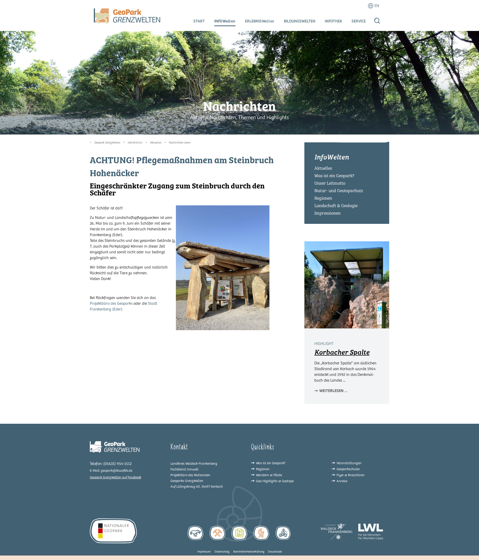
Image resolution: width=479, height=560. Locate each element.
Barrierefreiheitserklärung (248, 552)
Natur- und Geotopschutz (338, 190)
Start (199, 21)
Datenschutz (222, 552)
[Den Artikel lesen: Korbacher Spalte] (346, 284)
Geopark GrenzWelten (107, 142)
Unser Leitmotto (329, 183)
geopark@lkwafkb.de (116, 470)
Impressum (204, 552)
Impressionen (327, 213)
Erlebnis (260, 21)
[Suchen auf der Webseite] (377, 20)
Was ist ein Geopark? (334, 175)
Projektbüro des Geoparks (111, 303)
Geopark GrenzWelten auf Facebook (115, 477)
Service (359, 21)
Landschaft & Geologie (336, 205)
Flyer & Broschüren (350, 475)
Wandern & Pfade (269, 475)
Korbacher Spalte (341, 352)
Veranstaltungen (349, 463)
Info (225, 21)
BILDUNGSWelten (299, 21)
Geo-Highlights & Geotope (275, 481)
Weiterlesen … (333, 390)
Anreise (342, 481)
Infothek (333, 21)
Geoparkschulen (348, 469)
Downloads (275, 552)
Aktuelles (155, 142)
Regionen (323, 198)
